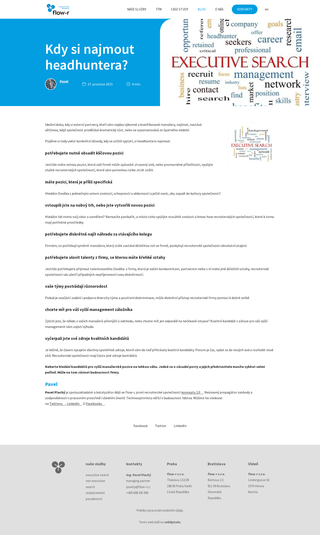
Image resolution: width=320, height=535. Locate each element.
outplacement (95, 493)
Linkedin (73, 403)
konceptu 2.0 (190, 392)
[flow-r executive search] (58, 9)
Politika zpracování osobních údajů (159, 510)
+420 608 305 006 (137, 493)
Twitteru (55, 403)
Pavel (64, 81)
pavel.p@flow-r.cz (138, 487)
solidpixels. (172, 522)
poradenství (94, 499)
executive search (97, 475)
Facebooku (94, 403)
